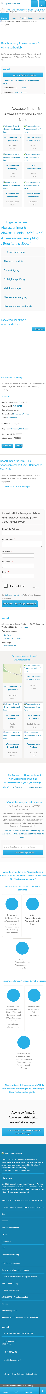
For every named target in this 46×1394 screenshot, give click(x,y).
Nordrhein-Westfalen (21, 414)
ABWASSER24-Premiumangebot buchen (20, 1277)
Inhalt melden (35, 787)
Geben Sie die (17, 487)
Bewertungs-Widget (11, 1290)
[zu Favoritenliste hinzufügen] (3, 23)
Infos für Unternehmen (11, 1263)
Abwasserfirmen (15, 252)
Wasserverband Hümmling (12, 167)
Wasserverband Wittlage (33, 745)
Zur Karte (7, 635)
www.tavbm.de (21, 92)
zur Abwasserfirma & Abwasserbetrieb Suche (3, 10)
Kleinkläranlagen (13, 288)
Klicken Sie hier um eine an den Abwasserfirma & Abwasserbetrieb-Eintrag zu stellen (23, 834)
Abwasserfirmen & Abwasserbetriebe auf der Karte (22, 1200)
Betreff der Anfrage (10, 529)
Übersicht (4, 18)
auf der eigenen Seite (34, 1010)
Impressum (6, 1241)
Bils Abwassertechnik (33, 167)
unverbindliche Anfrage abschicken (19, 603)
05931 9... (14, 88)
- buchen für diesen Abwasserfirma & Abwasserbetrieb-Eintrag (24, 1060)
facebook (5, 1221)
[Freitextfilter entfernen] (34, 3)
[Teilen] (36, 1390)
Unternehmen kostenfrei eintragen (15, 1270)
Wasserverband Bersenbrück (33, 195)
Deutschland (12, 418)
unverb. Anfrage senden (24, 75)
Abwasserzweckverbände (18, 306)
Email (5, 572)
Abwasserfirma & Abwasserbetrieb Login (20, 1374)
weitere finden (33, 919)
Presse (4, 1234)
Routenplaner (39, 329)
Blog (3, 1214)
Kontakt (19, 446)
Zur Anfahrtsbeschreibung (14, 639)
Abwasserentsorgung (15, 297)
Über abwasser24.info (10, 1228)
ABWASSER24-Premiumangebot (41, 111)
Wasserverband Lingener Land (12, 138)
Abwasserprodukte (14, 261)
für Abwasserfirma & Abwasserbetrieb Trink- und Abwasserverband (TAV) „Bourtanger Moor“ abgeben (11, 924)
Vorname (6, 551)
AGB (3, 1248)
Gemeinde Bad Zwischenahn (12, 195)
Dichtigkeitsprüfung (14, 279)
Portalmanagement (9, 1310)
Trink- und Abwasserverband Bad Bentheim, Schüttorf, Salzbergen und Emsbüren (33, 139)
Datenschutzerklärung (14, 595)
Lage (14, 18)
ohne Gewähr (16, 787)
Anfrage (41, 18)
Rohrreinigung (11, 270)
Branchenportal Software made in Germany (16, 1387)
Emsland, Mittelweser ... (21, 429)
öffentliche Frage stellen (24, 853)
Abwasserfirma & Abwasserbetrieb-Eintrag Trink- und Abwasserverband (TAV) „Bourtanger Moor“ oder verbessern (13, 1016)
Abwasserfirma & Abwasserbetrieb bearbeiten (20, 1317)
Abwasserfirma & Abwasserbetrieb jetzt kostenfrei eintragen (24, 1132)
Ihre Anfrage (7, 539)
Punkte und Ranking (10, 1283)
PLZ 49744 (17, 406)
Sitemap (5, 1304)
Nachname (7, 562)
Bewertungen (32, 18)
